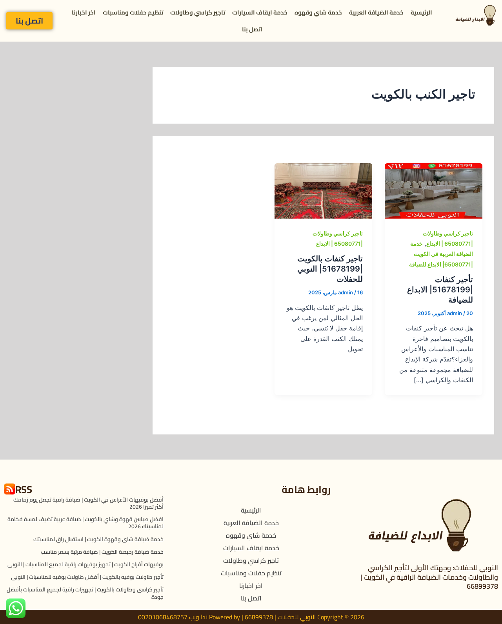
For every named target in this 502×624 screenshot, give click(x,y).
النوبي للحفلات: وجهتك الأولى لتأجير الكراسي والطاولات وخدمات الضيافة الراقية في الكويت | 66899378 (429, 577)
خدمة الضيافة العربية (376, 12)
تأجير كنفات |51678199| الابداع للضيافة (440, 290)
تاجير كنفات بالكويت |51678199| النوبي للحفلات (330, 269)
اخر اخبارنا (84, 12)
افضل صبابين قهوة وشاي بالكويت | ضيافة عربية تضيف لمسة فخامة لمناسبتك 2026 (85, 522)
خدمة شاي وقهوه (318, 12)
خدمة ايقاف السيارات (259, 12)
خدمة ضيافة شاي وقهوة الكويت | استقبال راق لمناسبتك (98, 539)
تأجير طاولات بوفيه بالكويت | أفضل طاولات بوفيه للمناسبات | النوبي (87, 577)
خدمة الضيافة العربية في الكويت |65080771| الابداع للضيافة (441, 254)
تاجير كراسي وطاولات (197, 12)
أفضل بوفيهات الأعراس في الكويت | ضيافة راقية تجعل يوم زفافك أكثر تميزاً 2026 (88, 503)
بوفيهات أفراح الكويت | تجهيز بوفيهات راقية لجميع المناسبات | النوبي (85, 564)
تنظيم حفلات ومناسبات (133, 12)
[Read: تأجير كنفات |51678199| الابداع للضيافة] (433, 190)
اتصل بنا (252, 29)
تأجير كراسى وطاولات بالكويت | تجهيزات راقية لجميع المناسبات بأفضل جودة (85, 593)
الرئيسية (421, 12)
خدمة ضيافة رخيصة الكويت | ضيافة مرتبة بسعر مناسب (102, 552)
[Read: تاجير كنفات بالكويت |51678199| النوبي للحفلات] (323, 190)
